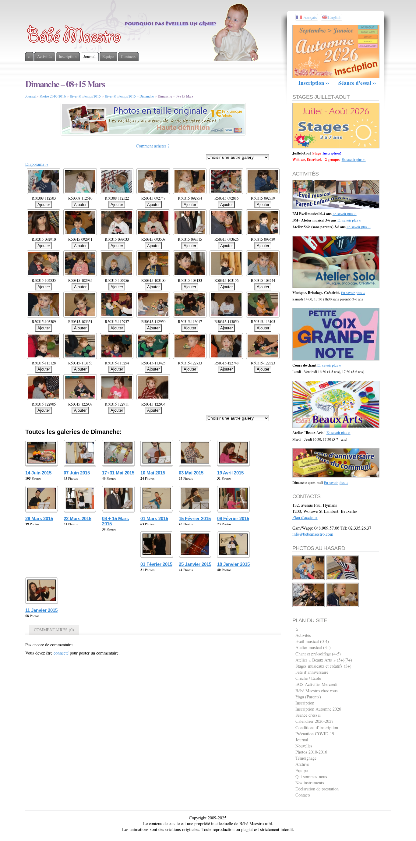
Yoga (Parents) (308, 697)
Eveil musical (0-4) (312, 641)
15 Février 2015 (195, 518)
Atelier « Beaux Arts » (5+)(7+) (323, 660)
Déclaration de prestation (317, 789)
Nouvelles (303, 746)
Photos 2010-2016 (53, 96)
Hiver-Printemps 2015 (85, 96)
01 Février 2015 (156, 564)
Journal (30, 96)
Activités (303, 635)
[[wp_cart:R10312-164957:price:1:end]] (342, 606)
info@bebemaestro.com (312, 534)
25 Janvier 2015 (195, 564)
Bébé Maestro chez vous (316, 691)
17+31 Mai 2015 (118, 472)
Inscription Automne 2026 (318, 709)
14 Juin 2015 (38, 472)
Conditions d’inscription (316, 727)
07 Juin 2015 (77, 472)
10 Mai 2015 (152, 472)
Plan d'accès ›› (305, 517)
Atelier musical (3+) (313, 647)
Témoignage (305, 758)
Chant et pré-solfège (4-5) (318, 654)
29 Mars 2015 (39, 518)
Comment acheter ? (152, 146)
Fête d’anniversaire (311, 672)
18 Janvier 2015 (233, 564)
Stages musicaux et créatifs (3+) (323, 666)
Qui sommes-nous (311, 776)
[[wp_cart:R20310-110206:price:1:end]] (308, 606)
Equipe (301, 770)
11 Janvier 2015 (41, 610)
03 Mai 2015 (191, 472)
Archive (302, 764)
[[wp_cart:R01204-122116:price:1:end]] (308, 579)
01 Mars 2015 (154, 518)
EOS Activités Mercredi (316, 684)
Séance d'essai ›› (357, 83)
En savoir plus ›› (354, 159)
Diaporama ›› (36, 164)
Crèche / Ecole (308, 678)
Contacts (303, 795)
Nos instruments (309, 783)
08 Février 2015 (233, 518)
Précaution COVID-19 (314, 733)
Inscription (304, 703)
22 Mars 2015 (77, 518)
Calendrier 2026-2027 (314, 721)
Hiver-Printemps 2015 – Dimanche (129, 96)
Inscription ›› (313, 83)
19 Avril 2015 (230, 472)
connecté (61, 653)
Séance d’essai (308, 715)
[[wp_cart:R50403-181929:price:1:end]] (342, 579)
